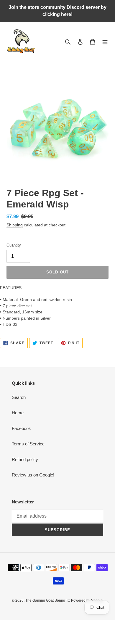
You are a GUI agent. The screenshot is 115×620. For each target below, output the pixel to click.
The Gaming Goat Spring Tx (47, 600)
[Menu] (105, 41)
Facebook (21, 428)
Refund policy (25, 459)
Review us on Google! (33, 474)
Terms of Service (28, 443)
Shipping (14, 225)
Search (19, 397)
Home (18, 412)
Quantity (13, 245)
